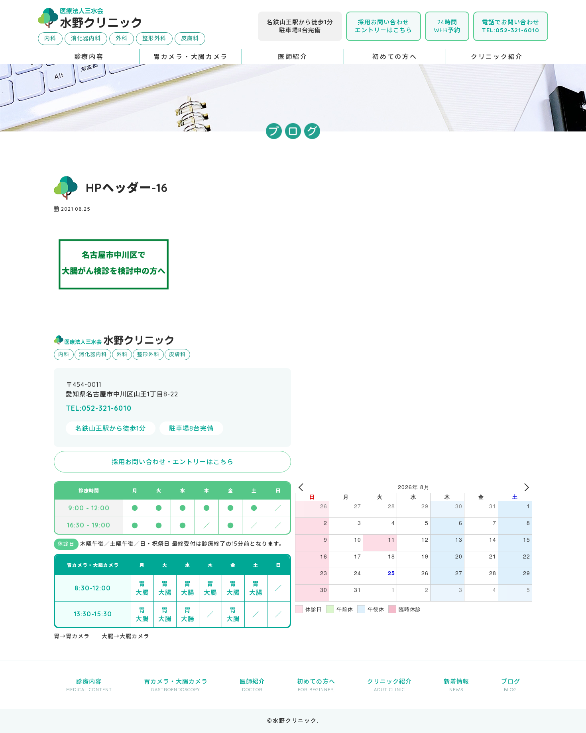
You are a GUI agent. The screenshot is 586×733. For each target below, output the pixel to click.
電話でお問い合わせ (510, 26)
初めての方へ (394, 57)
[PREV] (302, 487)
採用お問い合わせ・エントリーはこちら (173, 462)
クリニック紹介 (497, 57)
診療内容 (89, 57)
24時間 (447, 26)
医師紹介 (293, 57)
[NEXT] (524, 487)
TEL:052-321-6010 (99, 408)
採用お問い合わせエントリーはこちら (383, 26)
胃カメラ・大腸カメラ (190, 57)
